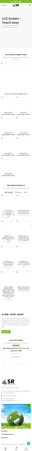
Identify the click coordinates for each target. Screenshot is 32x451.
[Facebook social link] (11, 1)
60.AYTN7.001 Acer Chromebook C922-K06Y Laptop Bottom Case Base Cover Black (8, 213)
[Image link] (8, 381)
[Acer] (8, 365)
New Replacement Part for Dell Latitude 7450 (16, 349)
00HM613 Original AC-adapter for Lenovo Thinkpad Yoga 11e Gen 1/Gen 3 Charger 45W (23, 238)
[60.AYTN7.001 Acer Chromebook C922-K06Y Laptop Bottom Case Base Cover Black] (8, 202)
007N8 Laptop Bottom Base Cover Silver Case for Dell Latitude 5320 (23, 212)
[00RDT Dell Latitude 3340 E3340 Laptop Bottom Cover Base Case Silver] (23, 278)
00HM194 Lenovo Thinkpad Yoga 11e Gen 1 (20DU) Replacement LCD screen (8, 238)
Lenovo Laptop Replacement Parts (8, 242)
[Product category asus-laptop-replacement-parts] (8, 106)
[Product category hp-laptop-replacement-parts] (23, 106)
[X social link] (13, 1)
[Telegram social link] (20, 1)
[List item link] (16, 395)
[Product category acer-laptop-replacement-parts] (8, 126)
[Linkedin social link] (18, 1)
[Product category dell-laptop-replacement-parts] (23, 126)
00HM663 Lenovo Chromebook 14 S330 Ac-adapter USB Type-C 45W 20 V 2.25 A (8, 263)
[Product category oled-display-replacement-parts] (8, 167)
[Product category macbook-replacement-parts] (8, 147)
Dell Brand (16, 345)
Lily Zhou (16, 353)
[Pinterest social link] (16, 1)
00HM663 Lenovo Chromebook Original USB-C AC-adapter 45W (23, 263)
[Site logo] (16, 5)
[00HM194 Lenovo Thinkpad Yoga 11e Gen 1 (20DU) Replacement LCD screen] (8, 227)
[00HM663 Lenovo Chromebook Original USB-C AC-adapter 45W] (23, 253)
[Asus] (23, 365)
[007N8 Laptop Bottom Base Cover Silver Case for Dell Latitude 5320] (23, 202)
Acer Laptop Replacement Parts (8, 217)
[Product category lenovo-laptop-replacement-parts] (16, 79)
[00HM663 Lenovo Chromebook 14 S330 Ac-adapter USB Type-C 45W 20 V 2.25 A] (8, 253)
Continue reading (16, 357)
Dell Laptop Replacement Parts (23, 215)
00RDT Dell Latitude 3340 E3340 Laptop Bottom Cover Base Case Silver (23, 288)
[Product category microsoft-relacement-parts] (23, 147)
